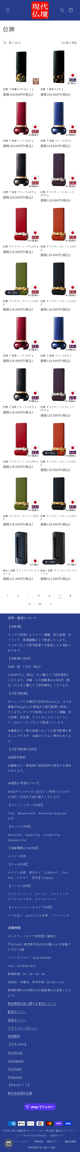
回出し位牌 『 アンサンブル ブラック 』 (58, 572)
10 (40, 604)
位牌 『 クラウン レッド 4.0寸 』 (21, 246)
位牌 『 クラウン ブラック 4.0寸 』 (58, 303)
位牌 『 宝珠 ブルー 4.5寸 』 (56, 355)
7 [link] (60, 596)
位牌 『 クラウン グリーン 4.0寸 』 (20, 303)
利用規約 (14, 1036)
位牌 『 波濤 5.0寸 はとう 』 (19, 89)
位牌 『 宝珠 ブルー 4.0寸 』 (56, 140)
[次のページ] (50, 604)
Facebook (15, 1052)
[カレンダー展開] (8, 1143)
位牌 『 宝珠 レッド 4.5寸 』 (18, 355)
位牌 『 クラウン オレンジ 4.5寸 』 (58, 463)
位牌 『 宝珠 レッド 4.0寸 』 (18, 140)
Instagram (16, 1060)
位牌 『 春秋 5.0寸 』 (52, 89)
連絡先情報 (70, 1141)
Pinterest (15, 1077)
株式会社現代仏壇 (20, 1093)
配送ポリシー (17, 1012)
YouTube (15, 1069)
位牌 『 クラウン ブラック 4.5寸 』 (58, 517)
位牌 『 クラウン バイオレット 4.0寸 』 (57, 193)
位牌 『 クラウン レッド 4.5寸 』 (21, 461)
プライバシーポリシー (23, 1028)
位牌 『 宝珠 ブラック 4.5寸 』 (20, 406)
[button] (7, 10)
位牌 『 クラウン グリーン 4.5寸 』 (20, 517)
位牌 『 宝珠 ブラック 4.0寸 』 (20, 192)
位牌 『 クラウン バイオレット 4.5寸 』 (57, 408)
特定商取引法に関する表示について (32, 1003)
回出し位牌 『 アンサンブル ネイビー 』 (21, 572)
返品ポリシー (17, 1020)
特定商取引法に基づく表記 (42, 1147)
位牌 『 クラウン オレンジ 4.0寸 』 (58, 248)
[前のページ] (7, 595)
